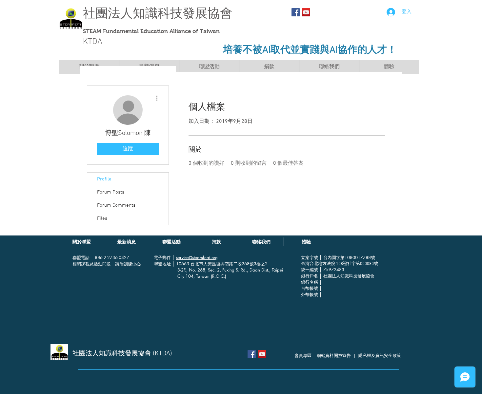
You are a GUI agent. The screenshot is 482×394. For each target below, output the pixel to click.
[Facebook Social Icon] (295, 12)
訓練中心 (132, 264)
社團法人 (108, 13)
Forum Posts (110, 192)
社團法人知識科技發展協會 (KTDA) (122, 354)
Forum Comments (116, 205)
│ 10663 (181, 264)
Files (102, 218)
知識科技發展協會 (182, 13)
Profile (104, 179)
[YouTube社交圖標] (306, 12)
